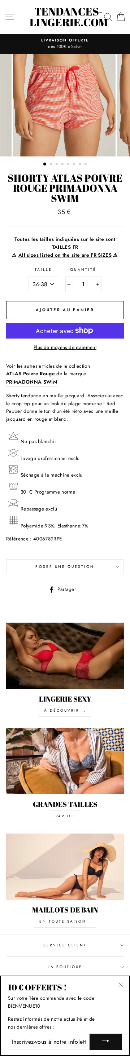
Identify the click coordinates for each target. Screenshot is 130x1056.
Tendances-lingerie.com (69, 17)
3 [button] (57, 165)
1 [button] (45, 164)
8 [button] (86, 165)
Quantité (83, 269)
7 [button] (80, 165)
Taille (43, 269)
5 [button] (69, 165)
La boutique (65, 966)
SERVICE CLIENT (65, 945)
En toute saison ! (65, 921)
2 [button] (51, 165)
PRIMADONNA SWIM (31, 381)
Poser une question (64, 566)
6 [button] (75, 165)
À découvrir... (65, 710)
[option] (65, 43)
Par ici (65, 816)
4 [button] (63, 165)
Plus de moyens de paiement (65, 347)
